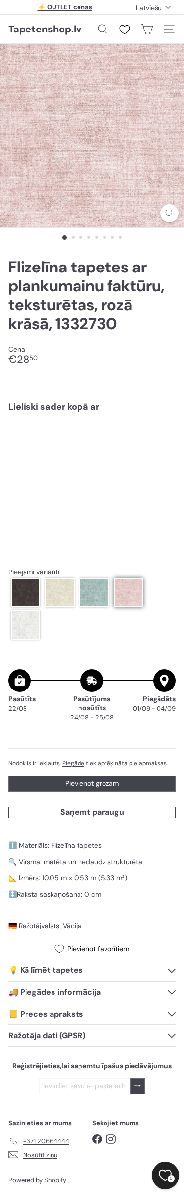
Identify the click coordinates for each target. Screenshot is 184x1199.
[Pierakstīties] (137, 1086)
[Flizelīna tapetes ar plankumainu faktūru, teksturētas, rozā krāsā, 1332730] (92, 453)
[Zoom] (169, 213)
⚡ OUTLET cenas (65, 7)
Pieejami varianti (33, 572)
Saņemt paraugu (92, 812)
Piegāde (73, 763)
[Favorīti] (124, 29)
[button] (25, 592)
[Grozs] (146, 29)
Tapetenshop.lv (44, 29)
